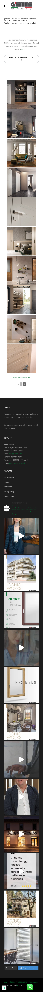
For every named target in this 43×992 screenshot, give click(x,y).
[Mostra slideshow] (21, 377)
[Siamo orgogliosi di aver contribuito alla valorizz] (21, 722)
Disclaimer (8, 487)
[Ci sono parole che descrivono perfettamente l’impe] (21, 759)
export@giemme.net (17, 463)
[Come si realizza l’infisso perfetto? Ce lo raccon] (21, 797)
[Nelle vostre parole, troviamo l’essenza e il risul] (21, 871)
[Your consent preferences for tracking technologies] (4, 988)
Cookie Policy (9, 496)
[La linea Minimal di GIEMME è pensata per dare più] (21, 685)
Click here (25, 49)
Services (7, 482)
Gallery (7, 23)
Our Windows (9, 477)
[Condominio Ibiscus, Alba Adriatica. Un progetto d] (21, 573)
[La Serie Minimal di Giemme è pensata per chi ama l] (21, 946)
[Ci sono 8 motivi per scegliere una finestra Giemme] (21, 536)
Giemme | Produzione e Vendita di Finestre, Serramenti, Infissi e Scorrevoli (20, 19)
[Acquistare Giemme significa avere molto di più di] (21, 610)
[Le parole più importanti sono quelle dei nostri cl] (21, 648)
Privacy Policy (9, 491)
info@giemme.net (15, 454)
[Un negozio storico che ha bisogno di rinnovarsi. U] (21, 834)
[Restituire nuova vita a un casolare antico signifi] (21, 909)
